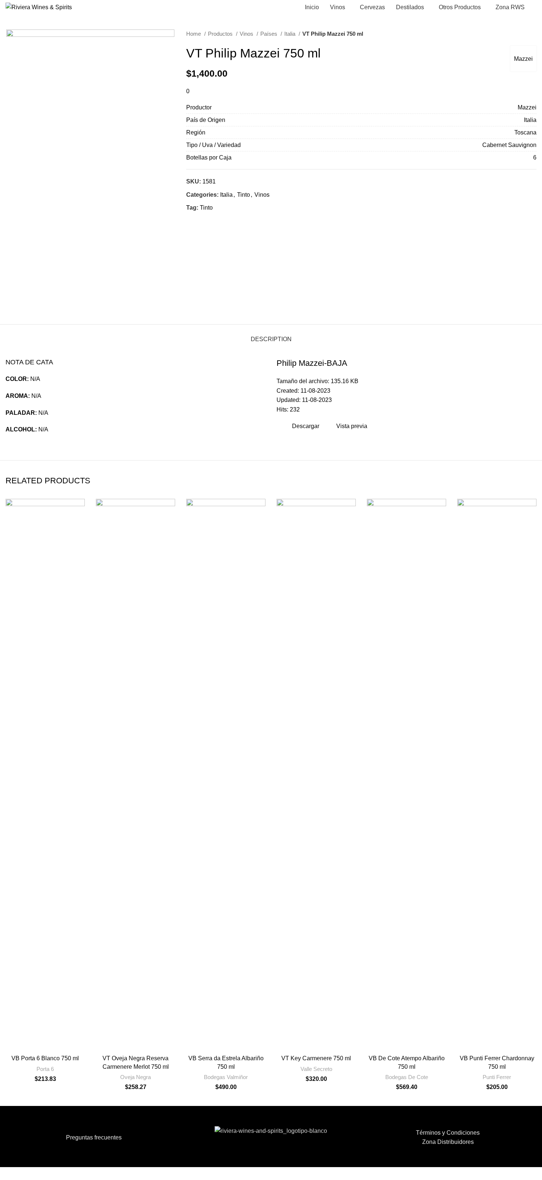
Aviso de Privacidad (283, 1170)
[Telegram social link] (226, 221)
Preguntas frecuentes (94, 1137)
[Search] (534, 7)
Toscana (525, 132)
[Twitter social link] (201, 221)
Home (194, 34)
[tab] (271, 335)
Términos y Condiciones (448, 1133)
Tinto (243, 195)
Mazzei (523, 59)
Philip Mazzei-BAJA (312, 363)
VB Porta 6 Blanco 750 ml (45, 1058)
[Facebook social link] (192, 221)
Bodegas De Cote (406, 1077)
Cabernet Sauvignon (509, 145)
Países (269, 34)
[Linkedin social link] (217, 221)
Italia (290, 34)
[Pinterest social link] (209, 221)
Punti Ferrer (497, 1077)
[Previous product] (518, 34)
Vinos (247, 34)
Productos (221, 34)
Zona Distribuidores (448, 1142)
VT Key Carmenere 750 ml (316, 1058)
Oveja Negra (135, 1077)
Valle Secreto (316, 1069)
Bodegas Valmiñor (226, 1077)
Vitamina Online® (331, 1170)
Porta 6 (45, 1069)
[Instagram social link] (276, 1154)
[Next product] (532, 34)
